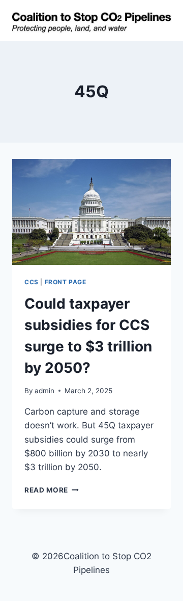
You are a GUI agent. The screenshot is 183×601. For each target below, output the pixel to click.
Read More (51, 490)
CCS (31, 282)
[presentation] (91, 212)
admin (44, 391)
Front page (65, 282)
